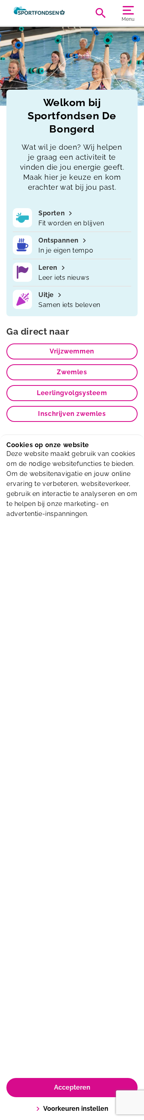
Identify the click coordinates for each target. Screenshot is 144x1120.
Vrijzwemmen (72, 351)
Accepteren (72, 1087)
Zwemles (72, 372)
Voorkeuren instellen (75, 1108)
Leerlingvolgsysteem (72, 393)
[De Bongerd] (39, 13)
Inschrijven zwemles (72, 413)
